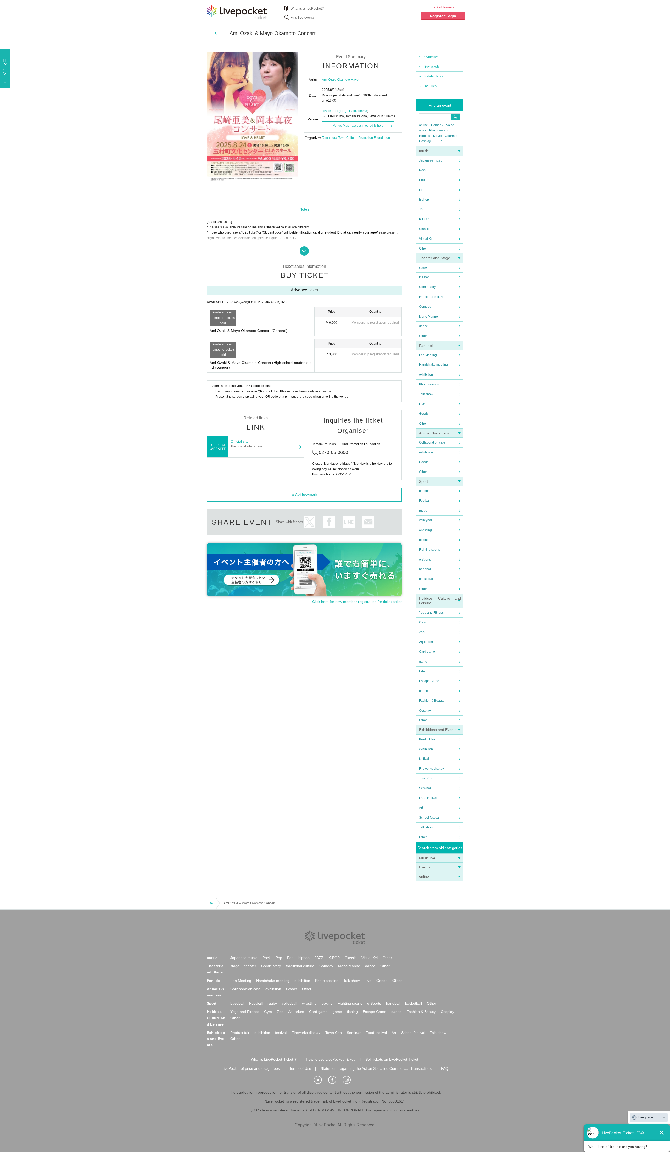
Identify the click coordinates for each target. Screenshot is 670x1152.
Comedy (437, 125)
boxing (424, 540)
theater (424, 277)
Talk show (426, 394)
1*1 (441, 141)
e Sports (425, 559)
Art (421, 808)
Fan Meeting (428, 355)
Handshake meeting (433, 365)
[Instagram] (349, 1080)
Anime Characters (434, 433)
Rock (422, 170)
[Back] (215, 33)
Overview (431, 57)
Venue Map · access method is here (358, 126)
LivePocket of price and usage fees (251, 1068)
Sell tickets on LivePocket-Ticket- (392, 1059)
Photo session (439, 130)
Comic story (427, 287)
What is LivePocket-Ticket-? (274, 1059)
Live (422, 404)
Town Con (426, 778)
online (423, 125)
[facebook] (335, 1080)
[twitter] (320, 1080)
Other (423, 248)
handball (425, 569)
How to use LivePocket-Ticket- (331, 1059)
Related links (433, 76)
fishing (423, 671)
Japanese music (430, 160)
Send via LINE (349, 522)
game (423, 661)
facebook (329, 522)
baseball (425, 491)
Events (424, 867)
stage (423, 267)
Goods (423, 414)
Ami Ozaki (329, 79)
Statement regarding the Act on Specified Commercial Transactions (376, 1068)
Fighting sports (429, 549)
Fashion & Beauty (431, 700)
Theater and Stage (434, 258)
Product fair (427, 739)
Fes (421, 190)
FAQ (444, 1068)
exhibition (426, 374)
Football (425, 500)
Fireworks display (431, 769)
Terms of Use (300, 1068)
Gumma (361, 111)
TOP (210, 903)
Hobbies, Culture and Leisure (216, 1018)
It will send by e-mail (368, 522)
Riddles (424, 136)
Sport (423, 481)
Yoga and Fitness (431, 612)
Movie (437, 136)
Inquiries (430, 86)
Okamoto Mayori (348, 79)
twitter (309, 522)
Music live (427, 858)
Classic (424, 229)
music (424, 151)
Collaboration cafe (432, 442)
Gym (422, 622)
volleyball (426, 520)
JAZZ (422, 209)
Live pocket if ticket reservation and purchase (237, 12)
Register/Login (443, 16)
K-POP (424, 219)
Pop (422, 180)
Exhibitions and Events (437, 730)
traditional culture (431, 297)
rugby (423, 510)
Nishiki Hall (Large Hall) (339, 111)
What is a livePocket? (307, 8)
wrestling (425, 530)
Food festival (428, 798)
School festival (429, 817)
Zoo (422, 632)
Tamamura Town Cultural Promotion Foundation (356, 138)
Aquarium (426, 642)
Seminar (425, 788)
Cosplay (425, 141)
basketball (426, 579)
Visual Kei (426, 239)
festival (424, 759)
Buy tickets (431, 66)
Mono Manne (428, 316)
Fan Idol (426, 346)
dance (423, 326)
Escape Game (429, 681)
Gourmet (451, 136)
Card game (427, 651)
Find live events (303, 17)
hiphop (424, 199)
